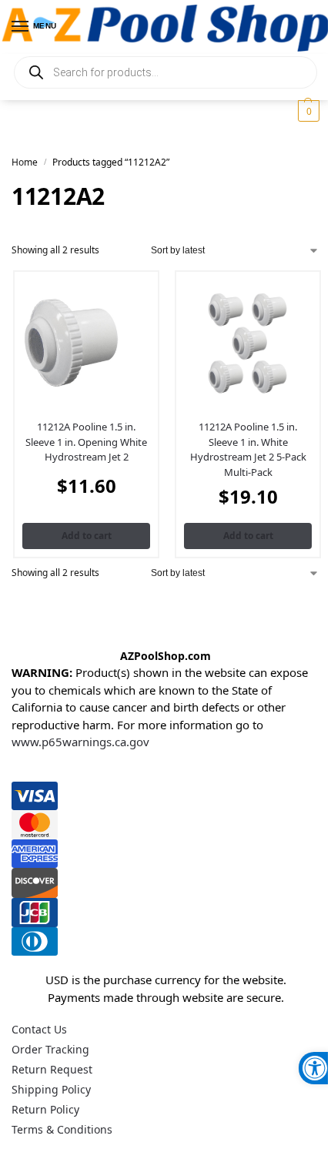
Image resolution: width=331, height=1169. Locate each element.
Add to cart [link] (87, 535)
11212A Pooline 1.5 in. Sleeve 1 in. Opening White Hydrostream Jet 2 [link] (86, 442)
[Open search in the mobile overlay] (165, 72)
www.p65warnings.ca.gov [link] (80, 741)
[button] (306, 111)
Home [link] (25, 162)
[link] (315, 1068)
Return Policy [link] (45, 1109)
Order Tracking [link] (50, 1049)
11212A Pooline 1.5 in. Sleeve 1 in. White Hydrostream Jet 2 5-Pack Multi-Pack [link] (248, 449)
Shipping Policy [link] (51, 1089)
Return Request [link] (52, 1069)
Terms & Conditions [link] (62, 1129)
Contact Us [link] (39, 1029)
